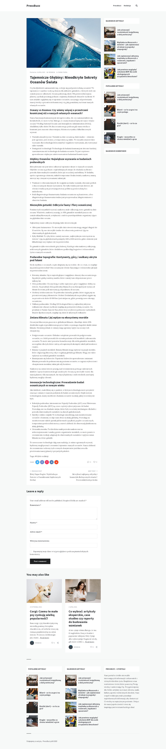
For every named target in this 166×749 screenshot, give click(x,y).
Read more (44, 638)
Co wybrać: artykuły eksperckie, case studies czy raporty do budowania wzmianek (82, 618)
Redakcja (127, 6)
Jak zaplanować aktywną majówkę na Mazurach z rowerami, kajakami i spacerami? (128, 59)
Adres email (36, 532)
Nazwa (33, 523)
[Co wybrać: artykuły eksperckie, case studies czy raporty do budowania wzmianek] (68, 597)
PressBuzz (33, 5)
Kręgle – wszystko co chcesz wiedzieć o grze (127, 138)
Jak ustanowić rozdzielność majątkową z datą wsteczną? (128, 32)
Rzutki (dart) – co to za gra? (127, 124)
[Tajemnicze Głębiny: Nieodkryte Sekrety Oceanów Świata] (30, 61)
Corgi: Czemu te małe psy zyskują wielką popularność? (44, 614)
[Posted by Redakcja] (32, 643)
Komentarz (35, 505)
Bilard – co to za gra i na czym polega (127, 110)
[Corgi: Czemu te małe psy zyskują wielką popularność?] (30, 597)
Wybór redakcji (42, 456)
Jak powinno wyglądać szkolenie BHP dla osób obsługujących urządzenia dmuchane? (127, 73)
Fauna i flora (62, 72)
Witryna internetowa (39, 541)
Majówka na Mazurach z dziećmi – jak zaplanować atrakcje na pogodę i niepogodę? (128, 46)
